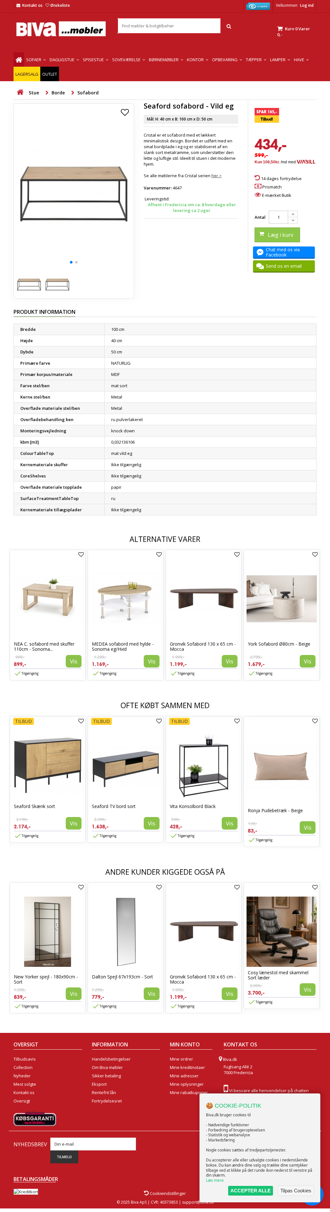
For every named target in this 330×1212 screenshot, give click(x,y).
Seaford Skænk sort (34, 806)
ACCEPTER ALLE (250, 1190)
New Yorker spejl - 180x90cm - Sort (46, 979)
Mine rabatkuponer (189, 1092)
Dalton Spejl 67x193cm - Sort (122, 977)
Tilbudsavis (25, 1059)
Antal (260, 217)
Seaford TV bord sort (114, 806)
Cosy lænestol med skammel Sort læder (278, 975)
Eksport (99, 1084)
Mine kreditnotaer (187, 1067)
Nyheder (22, 1076)
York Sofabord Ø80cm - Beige (279, 644)
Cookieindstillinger (167, 1193)
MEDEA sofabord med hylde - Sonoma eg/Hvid (123, 646)
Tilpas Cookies (295, 1190)
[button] (71, 262)
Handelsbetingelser (111, 1059)
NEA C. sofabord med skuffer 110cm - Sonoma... (44, 646)
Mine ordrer (181, 1059)
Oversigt (22, 1101)
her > (216, 175)
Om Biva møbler (107, 1067)
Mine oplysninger (187, 1084)
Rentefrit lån (104, 1092)
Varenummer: (158, 188)
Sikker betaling (106, 1076)
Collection (23, 1067)
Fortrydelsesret (107, 1101)
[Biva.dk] (61, 29)
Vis (73, 661)
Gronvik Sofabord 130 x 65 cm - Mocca (203, 646)
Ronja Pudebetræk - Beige (275, 810)
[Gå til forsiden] (20, 92)
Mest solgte (25, 1084)
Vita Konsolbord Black (193, 806)
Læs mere (215, 1180)
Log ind (307, 5)
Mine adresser (184, 1076)
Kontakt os (32, 5)
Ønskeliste (60, 5)
